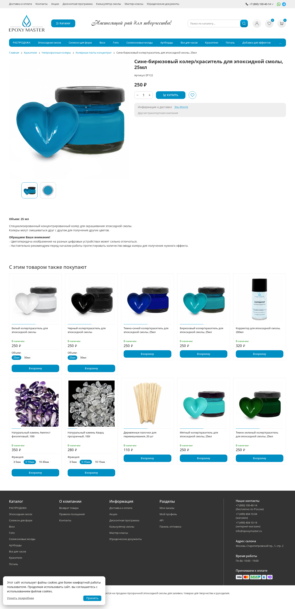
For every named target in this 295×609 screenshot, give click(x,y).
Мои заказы (167, 508)
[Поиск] (244, 23)
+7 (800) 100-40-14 (260, 4)
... (280, 43)
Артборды (15, 545)
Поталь (13, 564)
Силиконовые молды (22, 539)
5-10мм (29, 462)
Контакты (42, 4)
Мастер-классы (134, 4)
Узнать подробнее (20, 598)
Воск (12, 526)
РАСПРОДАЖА (17, 508)
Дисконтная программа (78, 4)
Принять (92, 598)
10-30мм (44, 462)
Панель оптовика (170, 526)
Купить (172, 95)
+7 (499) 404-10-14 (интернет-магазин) (248, 524)
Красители (15, 557)
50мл (27, 357)
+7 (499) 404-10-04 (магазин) (246, 516)
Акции (55, 4)
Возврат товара (68, 508)
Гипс (12, 533)
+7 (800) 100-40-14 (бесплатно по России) (250, 507)
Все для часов (17, 551)
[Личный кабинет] (257, 23)
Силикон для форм (20, 520)
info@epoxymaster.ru (249, 531)
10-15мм (100, 462)
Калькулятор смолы (108, 4)
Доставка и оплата (20, 4)
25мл (16, 357)
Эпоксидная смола (20, 514)
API (162, 520)
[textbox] (218, 23)
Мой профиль (168, 514)
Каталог (65, 23)
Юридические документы (163, 4)
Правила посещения (72, 514)
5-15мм (85, 462)
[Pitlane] (27, 23)
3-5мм (17, 462)
